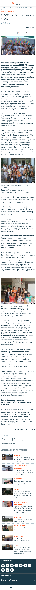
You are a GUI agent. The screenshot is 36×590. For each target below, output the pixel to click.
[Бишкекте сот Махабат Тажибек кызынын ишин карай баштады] (7, 528)
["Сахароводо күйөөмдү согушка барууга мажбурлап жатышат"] (7, 457)
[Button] (30, 27)
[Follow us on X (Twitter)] (7, 565)
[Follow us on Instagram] (29, 565)
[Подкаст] (12, 570)
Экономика (18, 479)
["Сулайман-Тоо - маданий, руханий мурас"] (7, 519)
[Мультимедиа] (11, 587)
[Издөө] (25, 587)
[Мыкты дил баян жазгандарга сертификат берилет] (18, 183)
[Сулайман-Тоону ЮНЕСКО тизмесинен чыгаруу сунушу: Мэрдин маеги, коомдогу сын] (7, 547)
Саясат (16, 545)
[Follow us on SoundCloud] (25, 565)
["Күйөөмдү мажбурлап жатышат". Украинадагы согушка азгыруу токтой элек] (7, 491)
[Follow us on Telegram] (16, 565)
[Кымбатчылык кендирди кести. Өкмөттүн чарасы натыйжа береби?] (7, 481)
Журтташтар (18, 455)
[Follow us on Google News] (21, 565)
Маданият (18, 517)
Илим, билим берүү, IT (10, 12)
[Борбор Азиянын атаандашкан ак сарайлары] (7, 538)
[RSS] (7, 570)
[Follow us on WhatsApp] (3, 570)
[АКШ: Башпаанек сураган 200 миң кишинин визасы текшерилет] (7, 468)
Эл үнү (16, 489)
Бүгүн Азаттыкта (20, 526)
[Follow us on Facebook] (3, 565)
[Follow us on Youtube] (12, 565)
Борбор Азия (18, 536)
